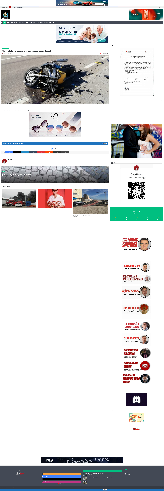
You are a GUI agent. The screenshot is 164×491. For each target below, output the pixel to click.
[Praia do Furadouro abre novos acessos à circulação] (90, 201)
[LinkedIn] (25, 152)
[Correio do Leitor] (136, 366)
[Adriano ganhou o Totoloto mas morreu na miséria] (85, 474)
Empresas (15, 22)
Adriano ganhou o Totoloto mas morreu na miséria (96, 473)
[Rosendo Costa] (136, 353)
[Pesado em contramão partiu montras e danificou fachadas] (85, 482)
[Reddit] (49, 152)
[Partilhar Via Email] (57, 152)
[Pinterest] (41, 152)
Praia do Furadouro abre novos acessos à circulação (81, 215)
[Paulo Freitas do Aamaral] (136, 292)
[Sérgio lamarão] (136, 325)
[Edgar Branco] (136, 245)
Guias (53, 22)
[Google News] (54, 149)
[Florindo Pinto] (136, 378)
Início (2, 22)
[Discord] (136, 399)
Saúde (50, 22)
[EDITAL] (136, 72)
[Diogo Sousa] (136, 267)
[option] (55, 174)
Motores (41, 22)
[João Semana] (136, 309)
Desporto (8, 22)
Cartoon (37, 22)
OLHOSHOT (161, 487)
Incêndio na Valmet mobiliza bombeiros (8, 208)
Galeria (34, 22)
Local (5, 22)
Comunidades (46, 22)
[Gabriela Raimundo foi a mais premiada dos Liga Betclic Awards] (55, 198)
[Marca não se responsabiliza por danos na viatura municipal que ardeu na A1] (85, 478)
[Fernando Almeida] (136, 339)
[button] (82, 490)
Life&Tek (27, 22)
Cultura (12, 22)
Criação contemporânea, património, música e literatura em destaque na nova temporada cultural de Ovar (26, 7)
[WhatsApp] (136, 184)
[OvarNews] (5, 14)
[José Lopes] (136, 279)
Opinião (31, 22)
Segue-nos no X (114, 434)
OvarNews (5, 53)
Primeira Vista (7, 48)
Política (19, 22)
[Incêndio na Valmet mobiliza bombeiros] (19, 198)
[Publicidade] (136, 157)
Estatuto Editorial (126, 473)
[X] (17, 152)
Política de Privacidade (127, 474)
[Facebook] (9, 152)
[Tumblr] (33, 152)
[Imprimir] (65, 152)
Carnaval (23, 22)
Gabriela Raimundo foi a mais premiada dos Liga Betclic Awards (48, 208)
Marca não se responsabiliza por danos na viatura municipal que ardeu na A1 (100, 477)
